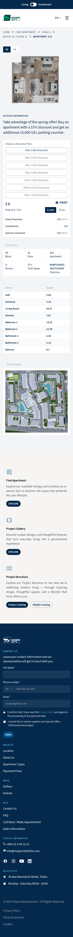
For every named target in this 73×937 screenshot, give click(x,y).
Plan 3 (36, 165)
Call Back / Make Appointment (22, 822)
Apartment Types (14, 764)
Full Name (9, 668)
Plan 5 (36, 180)
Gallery (7, 786)
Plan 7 (36, 195)
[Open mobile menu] (67, 18)
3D (6, 49)
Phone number (12, 682)
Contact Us (10, 809)
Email (7, 697)
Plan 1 (36, 150)
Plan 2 (36, 158)
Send (8, 735)
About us (8, 757)
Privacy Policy (46, 712)
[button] (36, 4)
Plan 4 (36, 173)
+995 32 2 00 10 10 (18, 844)
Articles (7, 793)
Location (8, 751)
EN (56, 18)
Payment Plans (12, 771)
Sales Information (14, 829)
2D (14, 49)
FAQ (5, 815)
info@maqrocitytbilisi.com (23, 851)
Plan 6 (37, 188)
